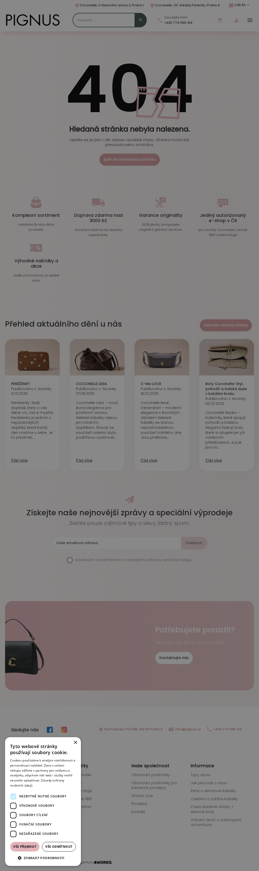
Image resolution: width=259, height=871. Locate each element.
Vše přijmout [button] (24, 846)
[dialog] (43, 801)
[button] (43, 858)
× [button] (75, 743)
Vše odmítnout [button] (58, 846)
